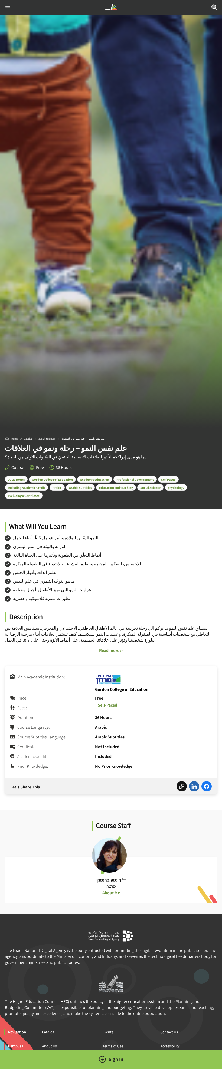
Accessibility (169, 1046)
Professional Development (135, 479)
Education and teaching (116, 488)
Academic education (94, 479)
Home (14, 438)
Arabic (57, 488)
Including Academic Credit (26, 488)
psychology (176, 488)
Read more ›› (111, 650)
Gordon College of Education (52, 479)
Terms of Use (113, 1046)
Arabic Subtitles (80, 488)
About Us (49, 1046)
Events (108, 1032)
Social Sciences (47, 438)
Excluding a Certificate (24, 496)
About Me (111, 893)
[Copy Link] (182, 787)
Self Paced (168, 479)
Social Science (150, 488)
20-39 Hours (16, 479)
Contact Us (169, 1032)
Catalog (28, 438)
